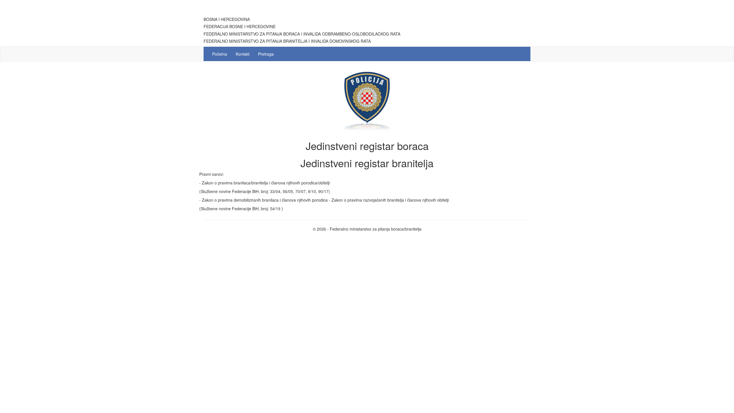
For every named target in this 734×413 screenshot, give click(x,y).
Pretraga (266, 54)
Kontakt (242, 54)
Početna (219, 54)
